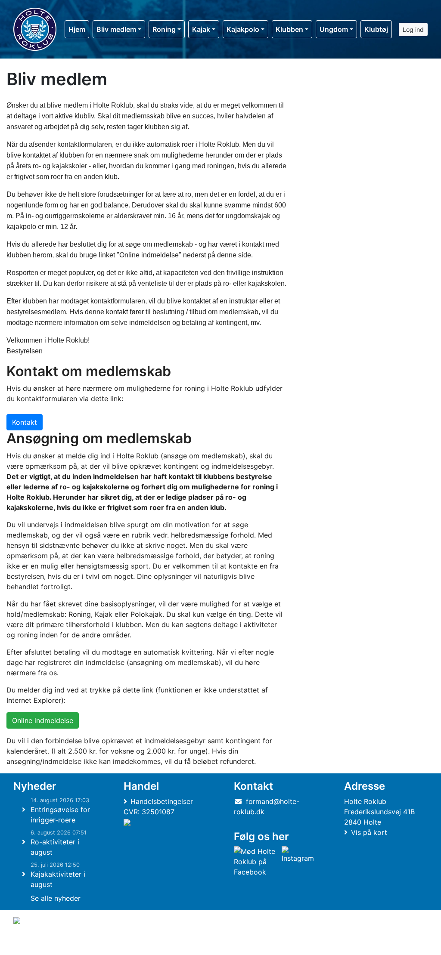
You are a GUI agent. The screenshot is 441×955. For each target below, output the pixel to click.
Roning (164, 29)
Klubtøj (376, 29)
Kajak (201, 29)
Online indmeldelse (42, 720)
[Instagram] (298, 861)
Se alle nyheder (56, 898)
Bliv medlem (116, 29)
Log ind (413, 29)
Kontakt (24, 422)
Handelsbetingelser (161, 801)
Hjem (76, 29)
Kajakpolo (243, 29)
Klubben (289, 29)
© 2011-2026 (31, 943)
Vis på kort (369, 832)
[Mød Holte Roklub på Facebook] (256, 861)
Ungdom (334, 29)
